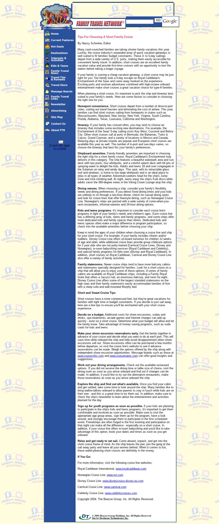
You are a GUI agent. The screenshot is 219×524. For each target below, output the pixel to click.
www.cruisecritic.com (91, 355)
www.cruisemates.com (124, 355)
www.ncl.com (115, 475)
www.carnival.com (115, 487)
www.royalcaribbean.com (131, 468)
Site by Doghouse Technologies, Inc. (110, 518)
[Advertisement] (123, 9)
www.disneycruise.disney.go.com (123, 481)
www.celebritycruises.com (121, 493)
